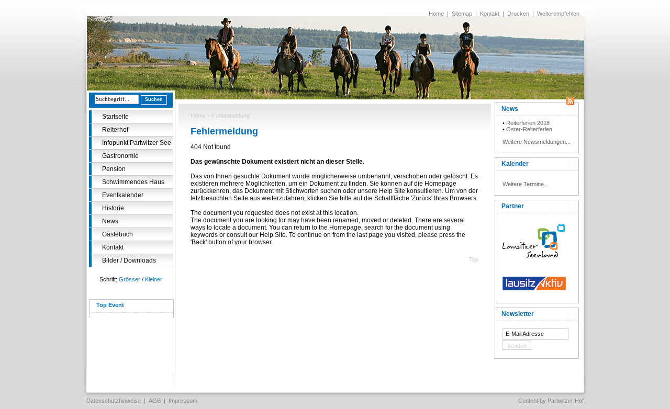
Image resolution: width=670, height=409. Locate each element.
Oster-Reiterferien (529, 129)
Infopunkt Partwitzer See (136, 142)
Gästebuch (117, 234)
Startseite (115, 116)
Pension (114, 169)
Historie (113, 208)
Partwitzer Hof (566, 400)
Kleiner (153, 279)
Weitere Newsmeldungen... (536, 142)
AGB (155, 400)
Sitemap (462, 13)
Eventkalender (122, 195)
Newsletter (517, 313)
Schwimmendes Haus (133, 182)
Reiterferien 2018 (528, 123)
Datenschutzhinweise (113, 400)
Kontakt (489, 13)
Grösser (129, 279)
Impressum (183, 400)
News (110, 221)
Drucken (518, 13)
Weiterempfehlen (558, 13)
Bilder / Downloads (129, 260)
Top (473, 259)
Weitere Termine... (525, 184)
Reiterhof (115, 129)
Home (436, 13)
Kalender (515, 163)
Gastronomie (120, 156)
